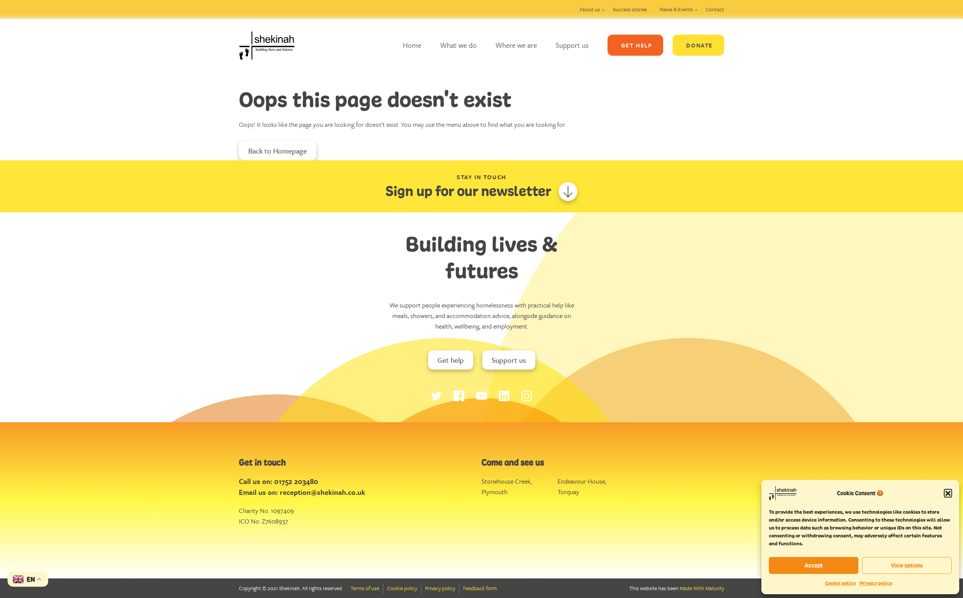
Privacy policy (876, 583)
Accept (814, 565)
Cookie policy (840, 583)
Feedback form (480, 588)
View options (907, 565)
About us (589, 9)
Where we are (516, 45)
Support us (572, 45)
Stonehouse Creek (506, 481)
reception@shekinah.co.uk (322, 492)
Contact (715, 9)
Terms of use (365, 588)
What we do (458, 45)
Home (412, 45)
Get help (450, 360)
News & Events (676, 9)
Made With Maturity (702, 588)
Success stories (630, 9)
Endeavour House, (581, 481)
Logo (272, 45)
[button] (948, 493)
